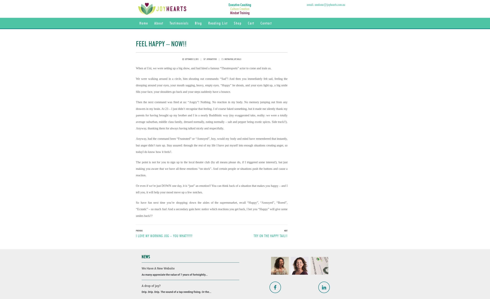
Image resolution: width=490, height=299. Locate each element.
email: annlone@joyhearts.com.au (326, 5)
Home (143, 23)
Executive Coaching (240, 4)
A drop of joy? (151, 286)
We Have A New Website (158, 268)
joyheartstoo (212, 59)
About (158, 23)
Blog (198, 23)
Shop (238, 23)
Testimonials (179, 23)
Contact (266, 23)
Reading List (218, 23)
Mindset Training (240, 13)
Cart (251, 23)
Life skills (237, 59)
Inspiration (229, 59)
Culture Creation (239, 9)
